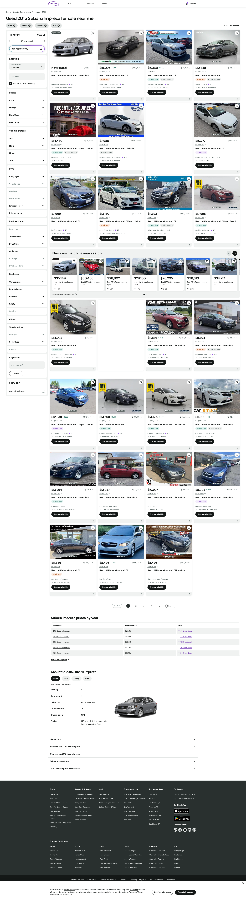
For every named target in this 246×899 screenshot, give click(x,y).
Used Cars (54, 794)
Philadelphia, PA (155, 815)
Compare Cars (80, 803)
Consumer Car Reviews (84, 794)
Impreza (36, 12)
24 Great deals (186, 653)
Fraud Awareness (156, 879)
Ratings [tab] (76, 678)
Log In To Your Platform (183, 798)
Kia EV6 (177, 867)
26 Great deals (186, 647)
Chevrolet (153, 846)
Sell (79, 4)
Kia (175, 846)
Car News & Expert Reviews (85, 798)
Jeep (127, 846)
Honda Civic (79, 855)
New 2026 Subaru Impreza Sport (90, 283)
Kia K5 (176, 863)
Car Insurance (129, 811)
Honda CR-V (80, 850)
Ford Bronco (105, 855)
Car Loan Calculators (132, 794)
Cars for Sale (18, 12)
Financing (53, 827)
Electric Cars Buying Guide (60, 822)
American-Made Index (83, 815)
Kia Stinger (178, 859)
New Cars (53, 798)
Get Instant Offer (106, 798)
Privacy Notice (69, 889)
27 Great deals (186, 636)
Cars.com (134, 889)
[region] (123, 890)
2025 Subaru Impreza (61, 636)
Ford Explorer (105, 867)
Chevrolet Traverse (156, 859)
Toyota (52, 846)
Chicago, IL (153, 794)
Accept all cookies (185, 892)
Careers (123, 879)
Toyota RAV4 (54, 850)
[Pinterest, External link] (194, 830)
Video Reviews (80, 820)
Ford (102, 846)
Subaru (28, 12)
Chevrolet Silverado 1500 (159, 855)
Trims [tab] (87, 678)
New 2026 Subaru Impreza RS (63, 283)
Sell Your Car (104, 794)
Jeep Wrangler (130, 850)
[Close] (243, 883)
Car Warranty (129, 807)
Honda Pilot (79, 863)
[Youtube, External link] (185, 830)
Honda (77, 846)
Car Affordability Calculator (134, 798)
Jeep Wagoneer (131, 859)
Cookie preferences (162, 892)
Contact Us (92, 879)
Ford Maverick (105, 850)
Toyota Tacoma (56, 859)
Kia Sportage (179, 850)
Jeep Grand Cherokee (133, 855)
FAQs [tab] (66, 678)
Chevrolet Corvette (157, 850)
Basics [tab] (55, 678)
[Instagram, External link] (189, 830)
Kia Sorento (178, 855)
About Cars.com (77, 879)
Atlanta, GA (153, 811)
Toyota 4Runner (56, 867)
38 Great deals (186, 631)
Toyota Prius (54, 855)
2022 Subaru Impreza (61, 653)
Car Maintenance (131, 815)
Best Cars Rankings (82, 807)
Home (8, 12)
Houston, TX (153, 798)
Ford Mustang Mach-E (108, 863)
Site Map (127, 820)
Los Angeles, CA (155, 803)
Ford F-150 (104, 859)
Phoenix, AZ (153, 807)
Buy (69, 4)
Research (90, 4)
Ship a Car (128, 803)
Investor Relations (107, 879)
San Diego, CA (154, 824)
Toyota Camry (55, 863)
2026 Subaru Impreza (61, 631)
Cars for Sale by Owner (59, 807)
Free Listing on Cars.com (109, 803)
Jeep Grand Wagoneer (133, 863)
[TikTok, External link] (175, 830)
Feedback (171, 879)
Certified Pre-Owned (58, 803)
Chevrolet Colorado (157, 867)
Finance (104, 4)
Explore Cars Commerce (183, 794)
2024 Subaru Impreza (61, 642)
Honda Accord (80, 859)
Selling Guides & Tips (107, 807)
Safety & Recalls (81, 811)
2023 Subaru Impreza (61, 647)
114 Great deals (186, 642)
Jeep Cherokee (131, 867)
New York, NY (154, 820)
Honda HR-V (80, 867)
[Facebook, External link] (180, 830)
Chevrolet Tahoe (156, 863)
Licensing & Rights (137, 879)
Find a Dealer (55, 811)
